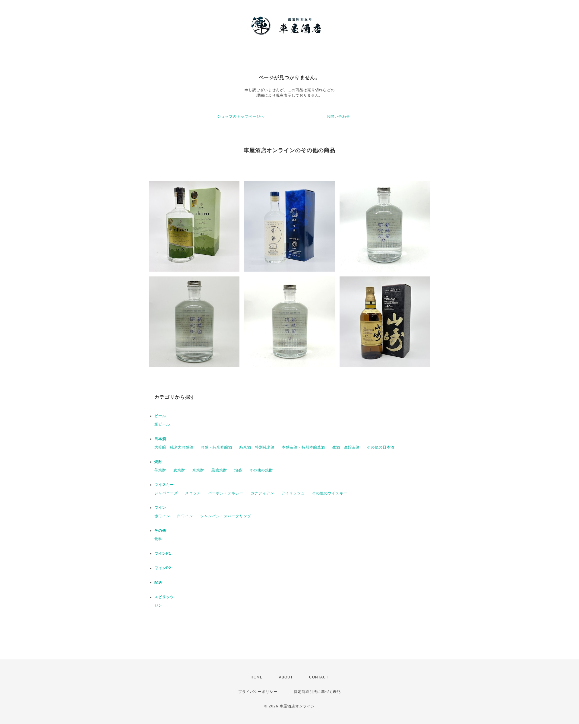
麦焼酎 (179, 470)
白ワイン (185, 516)
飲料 (158, 539)
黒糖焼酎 (219, 470)
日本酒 (160, 439)
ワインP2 (162, 568)
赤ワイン (162, 516)
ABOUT (286, 677)
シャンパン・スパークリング (225, 516)
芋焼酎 (160, 470)
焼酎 (158, 462)
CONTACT (318, 677)
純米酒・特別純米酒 (257, 447)
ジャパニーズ (166, 493)
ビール (160, 416)
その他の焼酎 (261, 470)
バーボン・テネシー (225, 493)
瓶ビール (162, 424)
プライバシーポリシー (257, 692)
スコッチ (193, 493)
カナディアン (262, 493)
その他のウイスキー (329, 493)
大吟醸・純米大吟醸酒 (174, 447)
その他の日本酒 (380, 447)
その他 (160, 530)
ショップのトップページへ (240, 116)
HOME (257, 677)
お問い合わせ (338, 116)
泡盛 (238, 470)
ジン (158, 605)
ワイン (160, 508)
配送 (158, 582)
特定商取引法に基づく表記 (317, 692)
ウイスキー (164, 485)
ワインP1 (162, 553)
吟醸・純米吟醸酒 (216, 447)
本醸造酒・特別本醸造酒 (303, 447)
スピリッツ (164, 597)
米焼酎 (198, 470)
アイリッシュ (293, 493)
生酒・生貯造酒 (346, 447)
